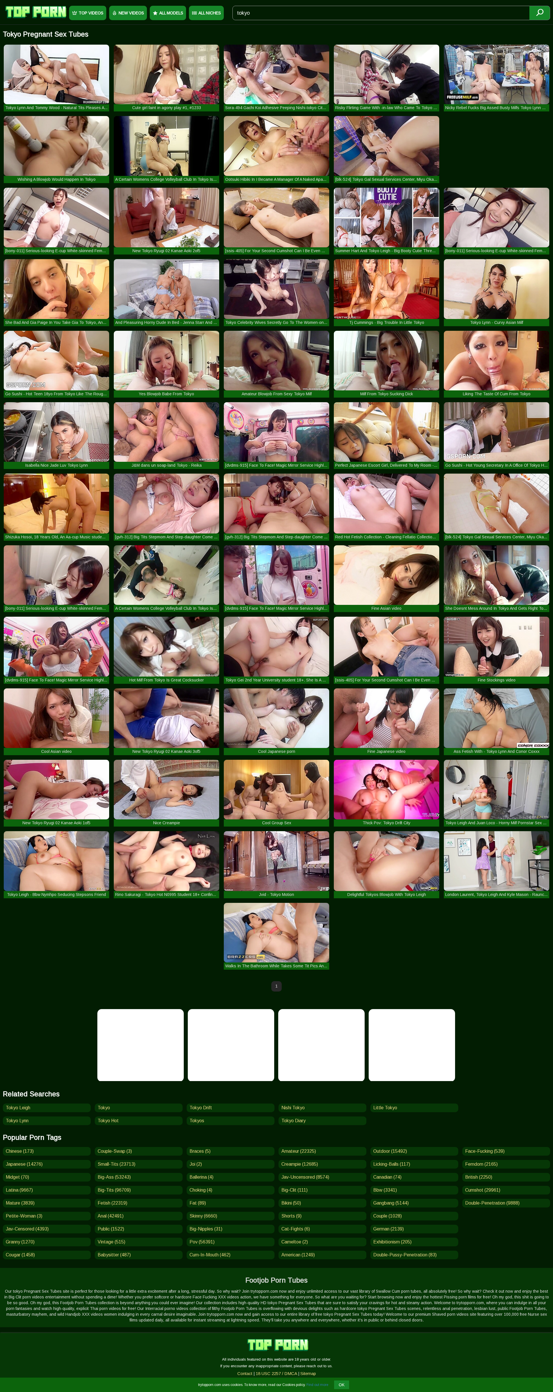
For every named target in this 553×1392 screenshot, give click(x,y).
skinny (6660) (203, 1216)
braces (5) (200, 1151)
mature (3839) (20, 1203)
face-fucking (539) (485, 1151)
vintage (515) (111, 1241)
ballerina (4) (201, 1177)
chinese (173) (20, 1151)
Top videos (91, 13)
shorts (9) (291, 1216)
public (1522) (111, 1228)
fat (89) (198, 1203)
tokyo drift (201, 1107)
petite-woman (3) (24, 1216)
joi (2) (196, 1164)
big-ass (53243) (114, 1177)
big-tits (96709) (114, 1190)
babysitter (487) (114, 1254)
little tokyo (385, 1107)
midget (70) (17, 1177)
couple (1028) (387, 1216)
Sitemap (308, 1373)
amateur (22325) (298, 1151)
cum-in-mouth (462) (210, 1254)
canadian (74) (387, 1177)
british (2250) (478, 1177)
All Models (171, 13)
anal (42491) (111, 1216)
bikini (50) (291, 1203)
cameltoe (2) (294, 1241)
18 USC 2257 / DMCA (276, 1373)
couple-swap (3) (115, 1151)
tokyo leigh (18, 1107)
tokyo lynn (17, 1120)
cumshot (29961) (482, 1190)
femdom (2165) (481, 1164)
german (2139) (388, 1228)
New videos (131, 13)
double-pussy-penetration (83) (405, 1254)
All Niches (209, 13)
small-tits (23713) (116, 1164)
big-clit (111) (294, 1190)
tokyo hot (108, 1120)
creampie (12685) (299, 1164)
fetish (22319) (112, 1203)
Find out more (317, 1385)
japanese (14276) (24, 1164)
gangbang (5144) (391, 1203)
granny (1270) (20, 1241)
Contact (244, 1373)
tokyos (197, 1120)
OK (341, 1384)
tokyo (104, 1107)
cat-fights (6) (295, 1228)
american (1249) (298, 1254)
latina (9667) (19, 1190)
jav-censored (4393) (27, 1228)
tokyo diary (293, 1120)
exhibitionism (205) (392, 1241)
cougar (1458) (20, 1254)
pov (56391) (202, 1241)
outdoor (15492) (390, 1151)
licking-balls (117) (391, 1164)
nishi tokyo (293, 1107)
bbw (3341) (385, 1190)
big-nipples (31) (206, 1228)
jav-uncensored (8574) (305, 1177)
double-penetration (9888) (492, 1203)
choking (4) (201, 1190)
